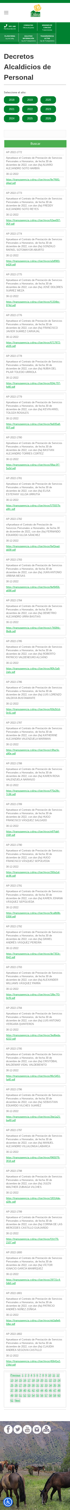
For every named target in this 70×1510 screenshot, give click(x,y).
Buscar (35, 143)
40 (24, 1390)
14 (16, 1380)
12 (58, 1375)
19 (37, 1380)
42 (33, 1390)
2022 (30, 109)
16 (24, 1380)
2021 (11, 109)
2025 (30, 118)
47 (54, 1390)
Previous (15, 1375)
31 (37, 1385)
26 (16, 1385)
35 (54, 1385)
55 (37, 1395)
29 (29, 1385)
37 (11, 1390)
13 (11, 1380)
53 (29, 1395)
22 (50, 1380)
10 (49, 1375)
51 (20, 1395)
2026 (48, 118)
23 (54, 1380)
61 (11, 1400)
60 (59, 1395)
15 (20, 1380)
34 (50, 1385)
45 (46, 1390)
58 (50, 1395)
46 (50, 1390)
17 (29, 1380)
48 (59, 1390)
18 (33, 1380)
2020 (48, 99)
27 (20, 1385)
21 (46, 1380)
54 (33, 1395)
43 (37, 1390)
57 (46, 1395)
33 (46, 1385)
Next (17, 1400)
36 (59, 1385)
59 (54, 1395)
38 (16, 1390)
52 (24, 1395)
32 (41, 1385)
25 (11, 1385)
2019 (30, 99)
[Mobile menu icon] (6, 12)
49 (11, 1395)
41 (29, 1390)
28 (24, 1385)
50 (16, 1395)
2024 (11, 118)
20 (41, 1380)
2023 (48, 109)
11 (53, 1375)
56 (41, 1395)
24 (59, 1380)
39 (20, 1390)
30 (33, 1385)
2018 (11, 99)
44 (41, 1390)
